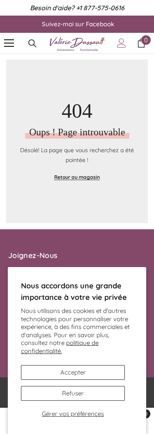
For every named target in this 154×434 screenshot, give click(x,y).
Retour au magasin (77, 177)
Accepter (73, 372)
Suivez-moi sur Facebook (78, 24)
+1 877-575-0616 (100, 8)
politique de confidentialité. (60, 347)
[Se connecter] (121, 43)
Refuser (73, 393)
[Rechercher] (32, 43)
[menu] (9, 43)
